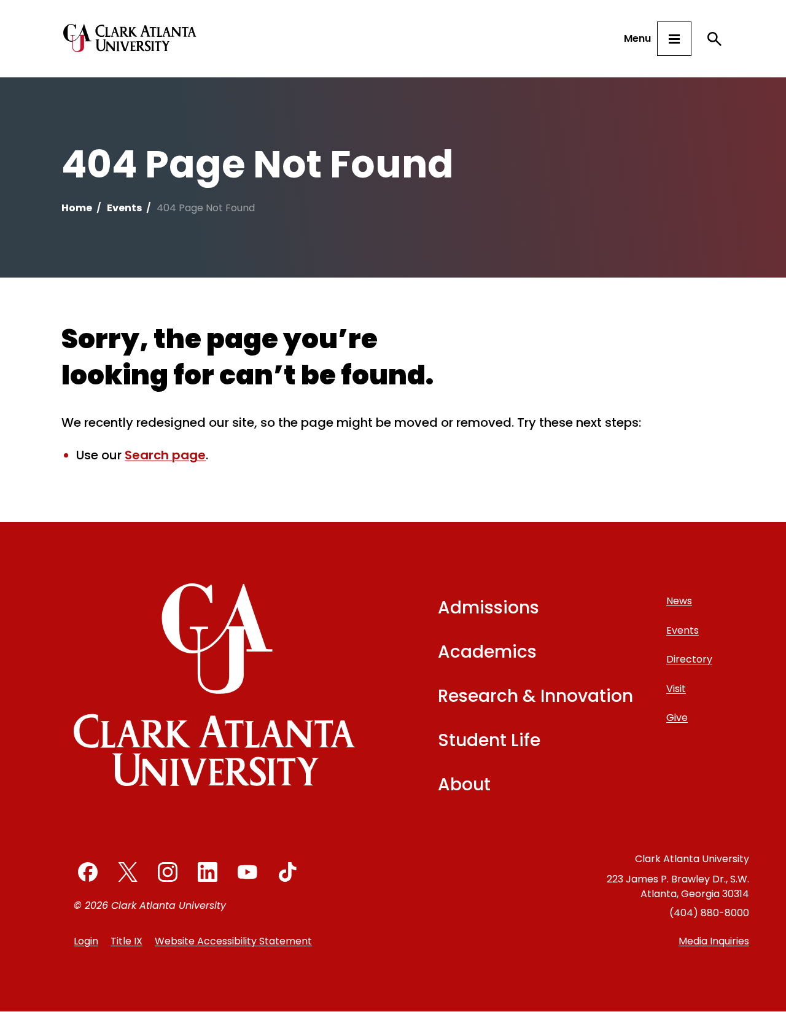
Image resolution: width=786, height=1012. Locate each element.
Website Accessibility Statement (233, 941)
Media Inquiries (714, 941)
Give (677, 717)
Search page (165, 455)
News (679, 601)
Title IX (126, 941)
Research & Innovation (535, 696)
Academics (487, 652)
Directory (689, 659)
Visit (676, 689)
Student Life (489, 740)
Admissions (488, 608)
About (464, 784)
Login (86, 941)
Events (124, 208)
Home (76, 208)
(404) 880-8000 (709, 913)
